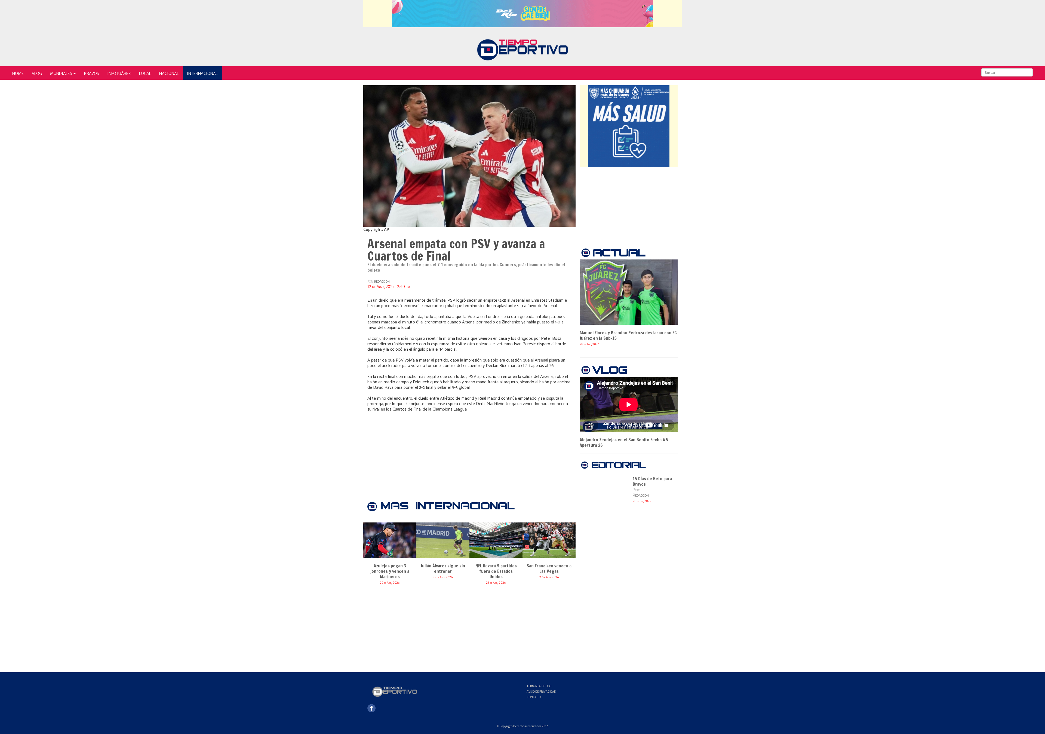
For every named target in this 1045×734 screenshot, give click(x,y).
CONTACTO (534, 697)
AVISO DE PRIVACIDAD (541, 691)
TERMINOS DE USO (539, 686)
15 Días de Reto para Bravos (652, 481)
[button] (63, 73)
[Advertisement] (469, 453)
